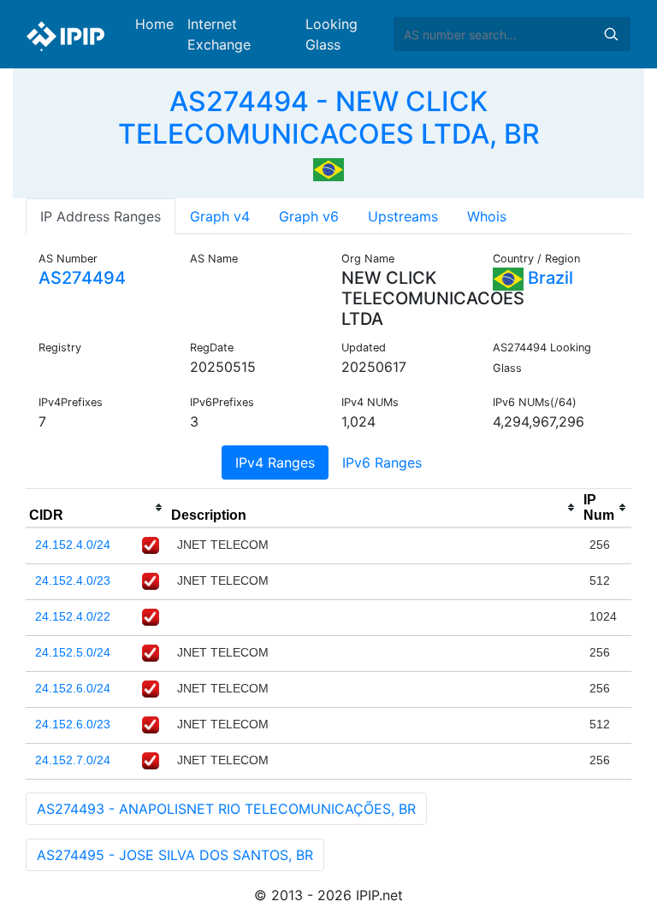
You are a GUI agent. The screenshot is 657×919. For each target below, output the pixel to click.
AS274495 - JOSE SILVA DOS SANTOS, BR (175, 854)
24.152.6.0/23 (72, 724)
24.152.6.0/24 (72, 688)
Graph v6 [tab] (309, 216)
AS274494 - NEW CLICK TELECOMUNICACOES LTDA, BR (329, 117)
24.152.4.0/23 (72, 580)
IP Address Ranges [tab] (100, 216)
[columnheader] (97, 507)
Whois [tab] (486, 216)
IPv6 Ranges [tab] (382, 462)
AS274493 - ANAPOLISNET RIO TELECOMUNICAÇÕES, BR (226, 808)
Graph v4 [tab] (220, 216)
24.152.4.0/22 (72, 616)
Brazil (548, 278)
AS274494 (82, 278)
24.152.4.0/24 (72, 544)
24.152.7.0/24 (72, 760)
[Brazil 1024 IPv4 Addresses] (328, 168)
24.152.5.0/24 (72, 652)
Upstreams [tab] (403, 216)
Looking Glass (331, 34)
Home (154, 23)
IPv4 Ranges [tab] (275, 462)
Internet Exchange (219, 34)
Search (610, 34)
